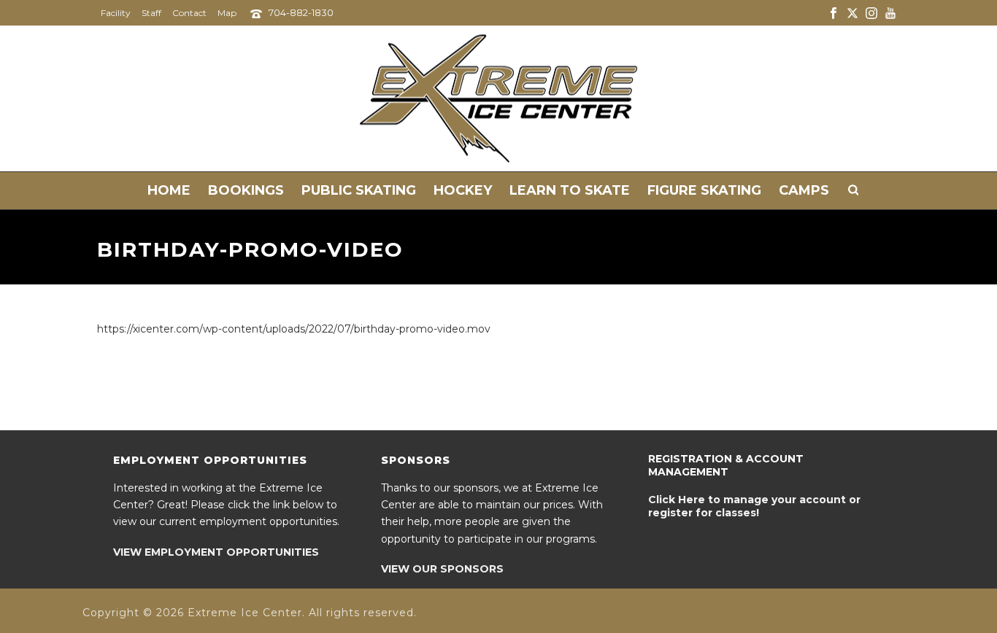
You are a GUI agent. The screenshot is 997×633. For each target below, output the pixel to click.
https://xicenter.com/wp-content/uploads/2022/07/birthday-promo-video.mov (293, 328)
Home (168, 190)
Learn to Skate (569, 190)
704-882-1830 (301, 12)
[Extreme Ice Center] (498, 98)
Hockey (463, 190)
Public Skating (358, 190)
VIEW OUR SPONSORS (442, 568)
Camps (804, 190)
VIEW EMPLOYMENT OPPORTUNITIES (216, 552)
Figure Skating (704, 190)
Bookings (246, 190)
